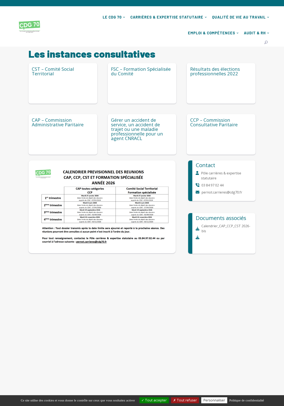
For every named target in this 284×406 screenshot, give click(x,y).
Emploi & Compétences (211, 33)
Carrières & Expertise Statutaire (166, 17)
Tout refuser (186, 400)
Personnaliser (214, 400)
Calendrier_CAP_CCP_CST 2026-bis (225, 228)
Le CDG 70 (112, 17)
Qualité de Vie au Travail (239, 17)
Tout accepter (155, 400)
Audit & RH (255, 33)
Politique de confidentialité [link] (246, 400)
